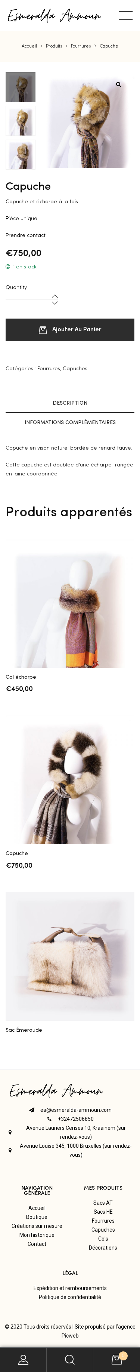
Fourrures (48, 368)
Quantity (16, 287)
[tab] (70, 403)
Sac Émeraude (24, 1030)
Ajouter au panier (76, 329)
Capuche (17, 853)
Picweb (70, 1336)
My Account (23, 1360)
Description (70, 403)
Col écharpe (21, 677)
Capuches (75, 368)
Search (70, 1360)
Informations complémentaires (70, 422)
